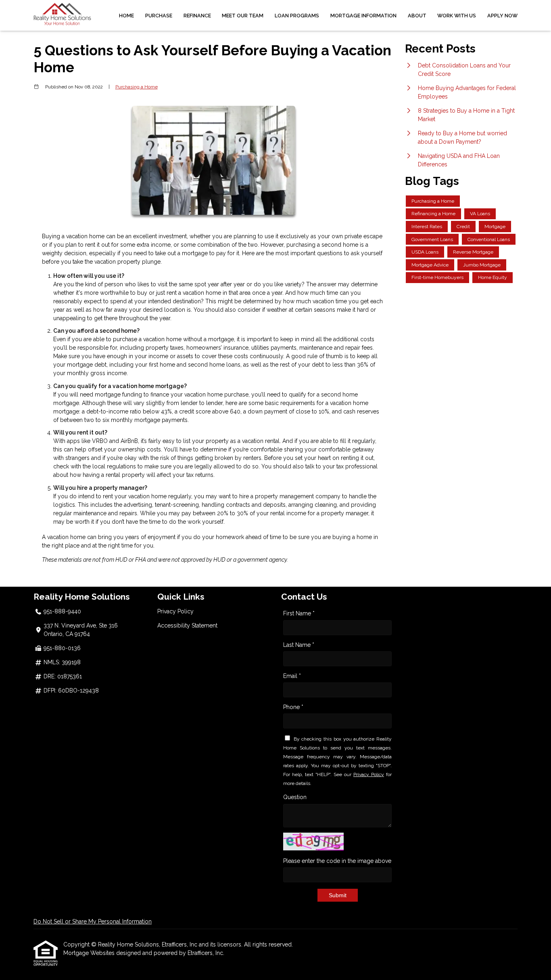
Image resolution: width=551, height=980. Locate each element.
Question (295, 797)
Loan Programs (297, 16)
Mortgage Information (363, 16)
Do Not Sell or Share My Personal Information (92, 921)
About (417, 16)
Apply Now (502, 16)
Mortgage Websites (89, 953)
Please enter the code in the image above (337, 861)
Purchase (158, 16)
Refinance (197, 16)
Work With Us (456, 16)
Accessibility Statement (187, 625)
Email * (292, 676)
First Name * (299, 613)
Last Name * (298, 645)
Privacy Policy (175, 611)
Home (126, 16)
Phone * (293, 707)
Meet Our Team (242, 16)
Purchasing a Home (136, 87)
